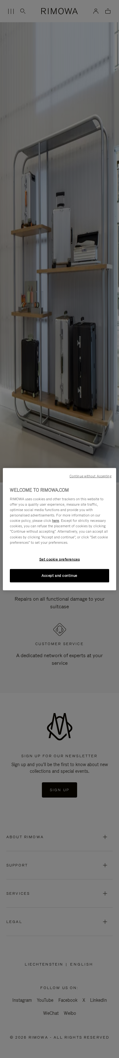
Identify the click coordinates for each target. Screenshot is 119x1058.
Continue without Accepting (90, 476)
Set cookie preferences (59, 559)
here (55, 520)
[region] (59, 529)
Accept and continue (59, 575)
